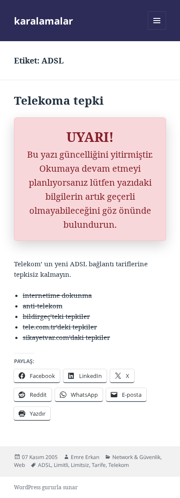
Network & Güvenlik (136, 457)
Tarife (99, 465)
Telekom (118, 465)
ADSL (44, 465)
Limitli (61, 465)
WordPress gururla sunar (46, 487)
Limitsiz (80, 465)
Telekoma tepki (59, 100)
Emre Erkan (85, 457)
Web (19, 465)
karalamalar (43, 20)
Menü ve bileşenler (157, 29)
